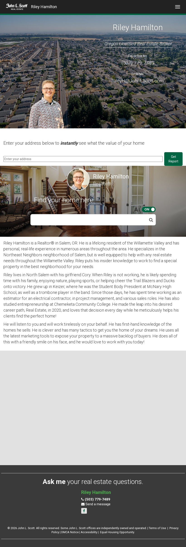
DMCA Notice (70, 532)
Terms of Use (157, 528)
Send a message (97, 504)
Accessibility (89, 532)
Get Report (173, 159)
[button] (151, 219)
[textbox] (88, 219)
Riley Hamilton (44, 6)
